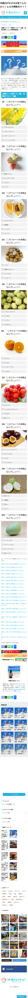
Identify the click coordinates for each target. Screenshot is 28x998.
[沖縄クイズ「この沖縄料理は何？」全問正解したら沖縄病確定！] (7, 723)
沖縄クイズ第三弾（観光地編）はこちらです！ (12, 570)
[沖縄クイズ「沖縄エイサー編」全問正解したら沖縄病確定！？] (21, 747)
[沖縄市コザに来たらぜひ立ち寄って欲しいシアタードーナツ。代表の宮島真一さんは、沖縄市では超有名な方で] (5, 927)
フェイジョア (8, 540)
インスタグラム (19, 685)
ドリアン (7, 320)
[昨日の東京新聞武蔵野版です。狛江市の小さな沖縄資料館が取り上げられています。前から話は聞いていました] (23, 936)
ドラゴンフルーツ (9, 312)
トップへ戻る (14, 794)
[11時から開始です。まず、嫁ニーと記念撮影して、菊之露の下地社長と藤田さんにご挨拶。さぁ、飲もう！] (14, 954)
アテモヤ (7, 316)
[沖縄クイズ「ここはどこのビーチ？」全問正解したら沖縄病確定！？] (21, 711)
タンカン (7, 363)
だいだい (7, 358)
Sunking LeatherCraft (18, 689)
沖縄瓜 (6, 500)
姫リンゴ (7, 418)
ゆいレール (17, 891)
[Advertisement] (14, 773)
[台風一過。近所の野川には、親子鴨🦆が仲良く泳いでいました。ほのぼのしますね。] (5, 945)
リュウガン (7, 274)
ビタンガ (7, 405)
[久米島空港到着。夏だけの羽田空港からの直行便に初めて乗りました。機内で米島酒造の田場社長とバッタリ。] (23, 927)
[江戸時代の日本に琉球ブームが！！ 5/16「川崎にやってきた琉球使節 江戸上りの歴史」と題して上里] (23, 954)
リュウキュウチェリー (11, 409)
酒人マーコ (16, 902)
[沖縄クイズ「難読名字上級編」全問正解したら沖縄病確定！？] (21, 735)
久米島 (10, 893)
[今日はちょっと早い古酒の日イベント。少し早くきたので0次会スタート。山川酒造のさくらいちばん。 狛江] (5, 918)
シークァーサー (9, 367)
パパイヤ (7, 229)
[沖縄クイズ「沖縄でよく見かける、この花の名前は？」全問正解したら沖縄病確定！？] (7, 747)
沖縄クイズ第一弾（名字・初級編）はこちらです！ (13, 563)
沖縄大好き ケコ (16, 21)
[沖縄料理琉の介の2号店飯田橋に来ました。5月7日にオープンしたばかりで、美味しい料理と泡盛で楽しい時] (23, 945)
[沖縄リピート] (11, 13)
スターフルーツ (9, 131)
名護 (15, 893)
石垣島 (3, 902)
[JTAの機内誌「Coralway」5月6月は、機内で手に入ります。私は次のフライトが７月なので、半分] (14, 945)
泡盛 (12, 899)
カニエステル (8, 220)
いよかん (7, 371)
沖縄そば (15, 896)
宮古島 (3, 896)
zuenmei (4, 891)
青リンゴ (7, 496)
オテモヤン (7, 324)
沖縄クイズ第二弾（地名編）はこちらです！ (12, 567)
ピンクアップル (9, 178)
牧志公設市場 (19, 899)
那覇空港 (10, 902)
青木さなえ (4, 905)
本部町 (9, 896)
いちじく (7, 182)
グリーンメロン (9, 545)
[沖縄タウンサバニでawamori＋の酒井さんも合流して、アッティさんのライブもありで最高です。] (14, 918)
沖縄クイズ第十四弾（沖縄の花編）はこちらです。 (13, 608)
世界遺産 (4, 893)
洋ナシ (6, 504)
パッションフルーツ (10, 450)
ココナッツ (7, 278)
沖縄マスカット (9, 269)
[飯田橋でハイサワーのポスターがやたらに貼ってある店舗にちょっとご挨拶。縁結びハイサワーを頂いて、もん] (5, 954)
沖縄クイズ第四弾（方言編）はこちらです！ (12, 573)
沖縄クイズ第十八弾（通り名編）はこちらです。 (13, 625)
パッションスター (9, 140)
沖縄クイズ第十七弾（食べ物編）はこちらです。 (13, 622)
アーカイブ (4, 804)
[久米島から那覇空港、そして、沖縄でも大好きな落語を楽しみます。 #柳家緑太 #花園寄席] (14, 927)
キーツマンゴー (9, 549)
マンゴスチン (8, 462)
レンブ (6, 187)
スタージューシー (9, 136)
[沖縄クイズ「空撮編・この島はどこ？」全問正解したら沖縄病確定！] (7, 735)
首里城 (11, 905)
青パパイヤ (7, 553)
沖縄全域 (4, 24)
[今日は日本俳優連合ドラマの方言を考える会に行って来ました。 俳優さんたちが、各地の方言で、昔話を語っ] (14, 936)
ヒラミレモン (8, 454)
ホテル (23, 891)
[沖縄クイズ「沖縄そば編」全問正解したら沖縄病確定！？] (21, 723)
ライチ (6, 265)
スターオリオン (9, 127)
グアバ (6, 509)
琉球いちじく (8, 174)
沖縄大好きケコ (12, 33)
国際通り (20, 893)
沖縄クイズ (11, 24)
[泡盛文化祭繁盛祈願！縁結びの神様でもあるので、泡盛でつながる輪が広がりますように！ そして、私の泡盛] (5, 936)
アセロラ (7, 414)
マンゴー (7, 233)
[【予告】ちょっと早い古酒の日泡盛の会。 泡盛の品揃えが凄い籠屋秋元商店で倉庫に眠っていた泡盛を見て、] (23, 918)
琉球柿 (6, 225)
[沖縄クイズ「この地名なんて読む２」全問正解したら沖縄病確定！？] (7, 711)
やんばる (10, 891)
